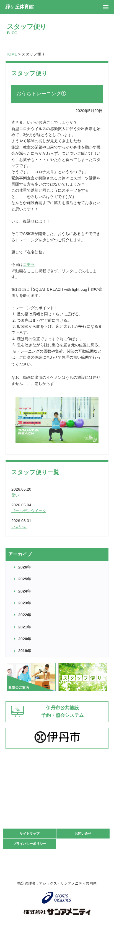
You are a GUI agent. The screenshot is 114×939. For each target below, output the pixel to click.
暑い (15, 495)
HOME (11, 54)
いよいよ (19, 526)
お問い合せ (83, 833)
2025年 (24, 579)
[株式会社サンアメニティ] (57, 912)
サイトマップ (30, 833)
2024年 (24, 591)
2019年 (24, 651)
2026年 (24, 567)
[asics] (57, 898)
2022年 (24, 615)
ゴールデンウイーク (28, 511)
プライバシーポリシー (29, 844)
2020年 (24, 639)
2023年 (24, 603)
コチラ (29, 264)
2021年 (24, 627)
